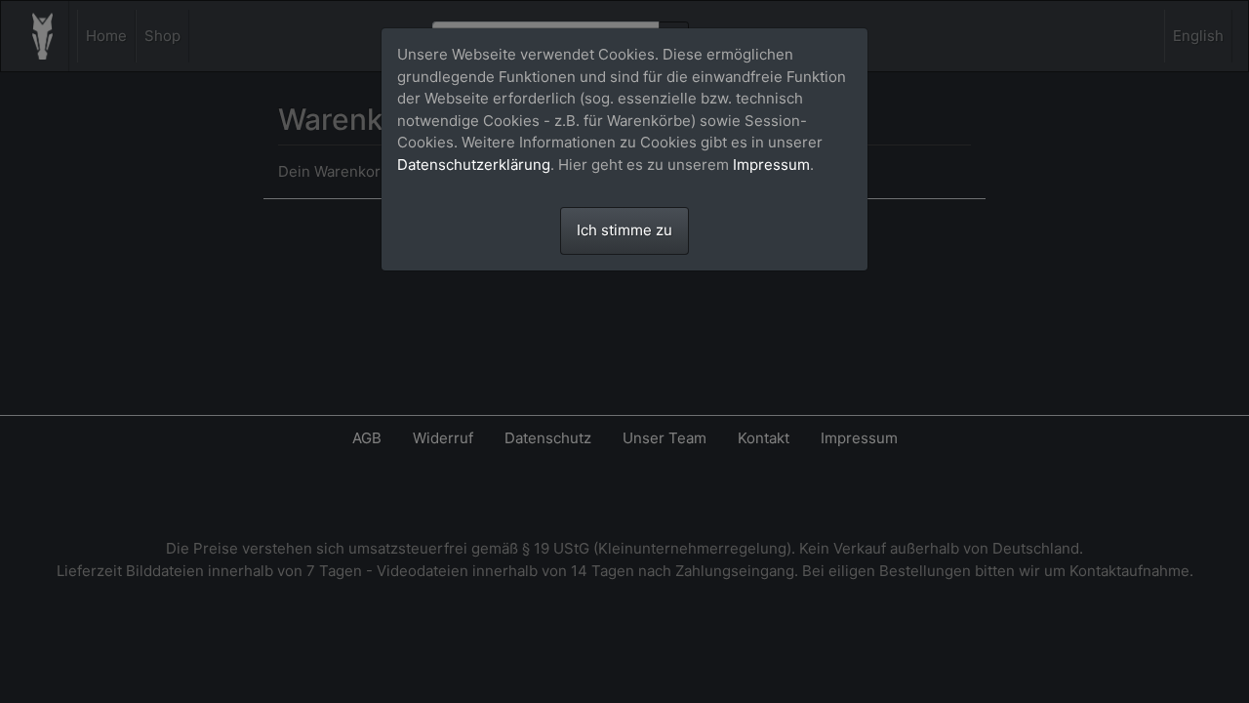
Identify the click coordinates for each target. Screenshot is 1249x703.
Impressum (771, 164)
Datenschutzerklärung (473, 164)
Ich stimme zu (624, 230)
